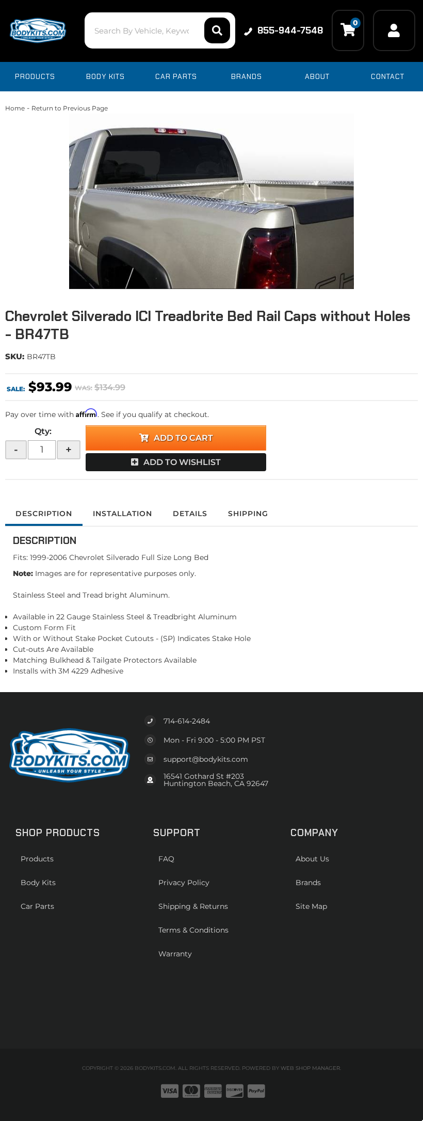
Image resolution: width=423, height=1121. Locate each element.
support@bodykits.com (206, 759)
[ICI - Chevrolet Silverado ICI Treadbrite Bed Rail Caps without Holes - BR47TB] (211, 201)
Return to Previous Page (69, 108)
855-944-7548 (290, 30)
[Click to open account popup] (394, 30)
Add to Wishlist (182, 462)
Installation (122, 513)
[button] (160, 30)
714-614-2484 (187, 721)
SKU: (14, 356)
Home (15, 108)
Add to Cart (183, 438)
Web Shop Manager (310, 1068)
